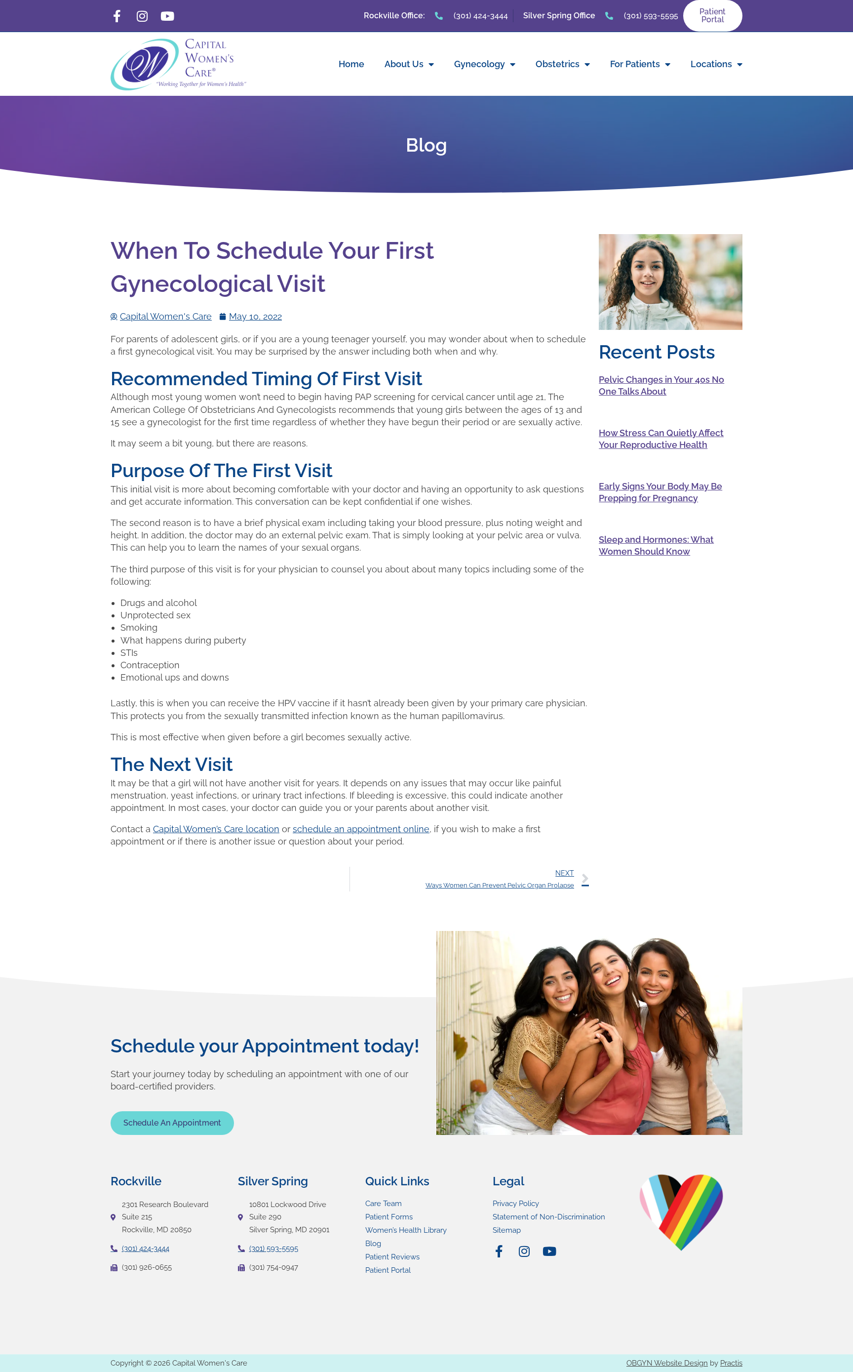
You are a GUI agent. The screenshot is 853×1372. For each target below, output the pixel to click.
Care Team (383, 1203)
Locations (711, 64)
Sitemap (507, 1230)
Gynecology (479, 64)
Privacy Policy (516, 1203)
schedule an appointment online (361, 829)
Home (351, 64)
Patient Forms (389, 1216)
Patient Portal (388, 1270)
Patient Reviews (392, 1256)
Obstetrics (558, 64)
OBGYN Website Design (667, 1363)
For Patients (635, 64)
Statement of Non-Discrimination (549, 1216)
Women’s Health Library (406, 1230)
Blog (373, 1243)
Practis (731, 1363)
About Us (404, 64)
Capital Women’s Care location (216, 829)
